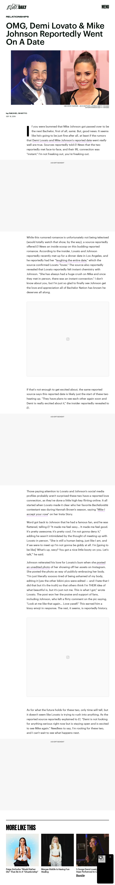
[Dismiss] (110, 857)
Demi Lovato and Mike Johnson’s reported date (62, 140)
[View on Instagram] (67, 339)
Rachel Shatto (18, 113)
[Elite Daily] (16, 7)
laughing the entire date (71, 260)
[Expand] (100, 857)
